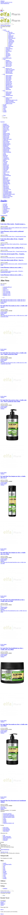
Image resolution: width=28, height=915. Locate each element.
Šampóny (8, 60)
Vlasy (4, 59)
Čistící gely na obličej (10, 69)
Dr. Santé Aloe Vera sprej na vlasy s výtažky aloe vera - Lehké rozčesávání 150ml (13, 353)
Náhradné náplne (9, 95)
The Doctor (8, 54)
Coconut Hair (11, 40)
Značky (4, 29)
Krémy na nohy (9, 97)
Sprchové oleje (9, 81)
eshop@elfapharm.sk (5, 849)
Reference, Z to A (6, 295)
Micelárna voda (9, 72)
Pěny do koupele (9, 86)
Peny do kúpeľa (6, 141)
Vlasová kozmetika (7, 152)
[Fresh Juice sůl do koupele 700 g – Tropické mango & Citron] (14, 251)
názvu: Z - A (5, 290)
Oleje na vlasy (9, 63)
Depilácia (5, 131)
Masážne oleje (6, 145)
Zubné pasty (5, 140)
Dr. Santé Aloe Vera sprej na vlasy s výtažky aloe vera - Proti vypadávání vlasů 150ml (13, 400)
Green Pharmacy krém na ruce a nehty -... (12, 267)
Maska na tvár (6, 185)
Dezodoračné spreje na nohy (11, 100)
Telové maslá (6, 166)
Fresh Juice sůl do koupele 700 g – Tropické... (13, 254)
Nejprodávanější (4, 215)
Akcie (4, 108)
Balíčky (4, 105)
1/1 (3, 297)
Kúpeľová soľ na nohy (10, 102)
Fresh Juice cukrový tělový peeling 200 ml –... (13, 247)
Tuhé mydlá (5, 169)
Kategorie (3, 121)
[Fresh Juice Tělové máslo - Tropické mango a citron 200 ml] (3, 221)
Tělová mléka (8, 77)
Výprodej (5, 107)
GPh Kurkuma (6, 188)
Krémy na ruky (6, 136)
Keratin (9, 45)
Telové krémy (6, 168)
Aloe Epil (8, 53)
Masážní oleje (8, 84)
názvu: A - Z (5, 289)
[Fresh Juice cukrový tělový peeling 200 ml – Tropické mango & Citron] (14, 245)
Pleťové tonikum (9, 73)
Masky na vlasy (9, 62)
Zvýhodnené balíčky (7, 58)
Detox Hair (10, 42)
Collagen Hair (11, 41)
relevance (2, 284)
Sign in (2, 909)
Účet (4, 835)
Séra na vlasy (8, 66)
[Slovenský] (1, 10)
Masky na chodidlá (10, 101)
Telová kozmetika (6, 148)
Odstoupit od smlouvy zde (8, 823)
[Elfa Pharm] (10, 16)
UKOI (7, 56)
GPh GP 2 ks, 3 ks (7, 189)
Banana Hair (11, 35)
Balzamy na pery (6, 134)
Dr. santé (7, 31)
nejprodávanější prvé (7, 287)
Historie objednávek (7, 837)
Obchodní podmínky (7, 813)
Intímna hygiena (6, 133)
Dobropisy (5, 840)
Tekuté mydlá (6, 138)
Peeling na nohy (9, 103)
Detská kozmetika (6, 143)
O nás (4, 109)
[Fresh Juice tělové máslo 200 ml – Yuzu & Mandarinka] (12, 257)
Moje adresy (5, 838)
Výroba (4, 110)
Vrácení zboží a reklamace (8, 814)
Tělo (4, 74)
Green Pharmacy (9, 48)
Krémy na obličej (9, 70)
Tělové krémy (8, 79)
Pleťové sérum (6, 181)
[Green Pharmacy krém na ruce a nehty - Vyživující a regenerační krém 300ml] (14, 272)
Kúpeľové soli (6, 149)
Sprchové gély (6, 135)
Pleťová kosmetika (7, 175)
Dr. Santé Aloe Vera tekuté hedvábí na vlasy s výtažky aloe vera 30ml (13, 600)
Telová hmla (8, 89)
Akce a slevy (5, 827)
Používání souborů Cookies (8, 817)
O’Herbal (8, 49)
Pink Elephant (9, 51)
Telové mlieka (6, 167)
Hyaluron (10, 44)
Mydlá (4, 132)
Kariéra (4, 819)
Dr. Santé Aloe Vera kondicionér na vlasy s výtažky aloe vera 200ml (12, 648)
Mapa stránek (6, 831)
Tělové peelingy (9, 75)
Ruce (4, 176)
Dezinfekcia (5, 146)
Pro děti (4, 104)
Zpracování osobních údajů (8, 816)
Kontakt (4, 111)
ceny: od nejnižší (6, 291)
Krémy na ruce (9, 91)
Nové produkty (6, 828)
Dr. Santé (5, 205)
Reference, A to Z (6, 294)
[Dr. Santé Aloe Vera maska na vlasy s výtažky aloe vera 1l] (13, 300)
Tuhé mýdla (8, 80)
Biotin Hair (10, 36)
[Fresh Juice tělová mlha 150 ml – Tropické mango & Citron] (13, 236)
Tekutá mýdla (8, 93)
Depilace (7, 88)
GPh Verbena (6, 187)
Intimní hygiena (9, 87)
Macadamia (10, 46)
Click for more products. (6, 25)
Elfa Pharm (8, 55)
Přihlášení (5, 888)
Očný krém (5, 184)
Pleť (4, 67)
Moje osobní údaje (7, 836)
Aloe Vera (10, 32)
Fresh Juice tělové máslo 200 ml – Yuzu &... (12, 260)
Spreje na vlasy (9, 65)
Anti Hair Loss (11, 33)
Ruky (4, 90)
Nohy (4, 96)
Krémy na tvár (6, 142)
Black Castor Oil (11, 38)
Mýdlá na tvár (6, 164)
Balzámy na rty (9, 68)
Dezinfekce (8, 94)
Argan (9, 34)
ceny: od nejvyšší (6, 292)
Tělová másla (8, 76)
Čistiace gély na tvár (7, 139)
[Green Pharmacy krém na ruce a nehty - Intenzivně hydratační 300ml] (14, 265)
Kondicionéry (8, 61)
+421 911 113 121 (4, 852)
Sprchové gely (9, 82)
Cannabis (10, 39)
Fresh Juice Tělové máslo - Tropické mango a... (13, 224)
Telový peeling (6, 147)
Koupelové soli (9, 83)
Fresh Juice (8, 47)
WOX (7, 52)
